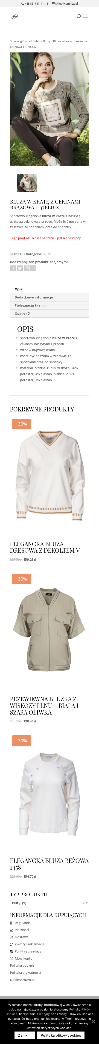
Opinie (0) (23, 313)
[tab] (49, 289)
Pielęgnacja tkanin (30, 305)
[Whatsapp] (33, 268)
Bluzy (47, 41)
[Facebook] (13, 268)
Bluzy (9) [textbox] (48, 903)
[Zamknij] (93, 1021)
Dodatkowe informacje (34, 297)
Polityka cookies (22, 965)
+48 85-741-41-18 (36, 4)
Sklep (37, 41)
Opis (18, 289)
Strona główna (20, 41)
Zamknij (25, 1035)
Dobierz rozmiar (22, 979)
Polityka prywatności (25, 972)
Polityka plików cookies (61, 1035)
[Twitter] (20, 268)
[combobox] (49, 903)
